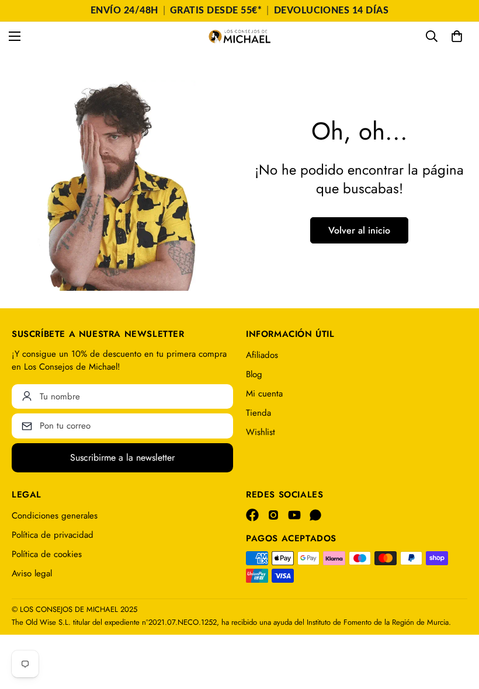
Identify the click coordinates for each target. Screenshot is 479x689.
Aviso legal (32, 573)
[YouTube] (294, 515)
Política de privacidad (52, 534)
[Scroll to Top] (456, 625)
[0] (456, 36)
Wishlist (260, 432)
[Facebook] (252, 515)
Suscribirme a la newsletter (122, 457)
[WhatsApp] (315, 515)
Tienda (258, 412)
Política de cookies (47, 554)
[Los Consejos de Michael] (239, 36)
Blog (254, 374)
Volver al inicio (359, 230)
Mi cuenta (264, 393)
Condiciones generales (55, 515)
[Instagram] (273, 515)
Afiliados (262, 355)
